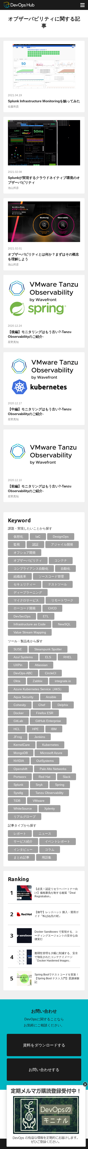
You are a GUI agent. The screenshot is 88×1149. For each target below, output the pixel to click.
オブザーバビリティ (28, 560)
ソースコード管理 (51, 576)
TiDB (17, 800)
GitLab (18, 721)
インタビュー (23, 849)
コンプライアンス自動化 (31, 568)
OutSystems (45, 761)
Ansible (51, 697)
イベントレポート (57, 841)
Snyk (39, 784)
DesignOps (61, 536)
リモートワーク (62, 600)
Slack (66, 777)
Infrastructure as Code (30, 624)
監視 (17, 544)
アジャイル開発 (62, 544)
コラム (49, 849)
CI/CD (52, 608)
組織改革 (20, 576)
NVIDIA (19, 761)
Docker (19, 713)
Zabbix (37, 681)
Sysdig (18, 793)
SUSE (18, 649)
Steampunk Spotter (48, 649)
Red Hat (44, 777)
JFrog (18, 737)
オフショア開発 (25, 552)
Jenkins (39, 737)
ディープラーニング (28, 592)
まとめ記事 (21, 857)
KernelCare (22, 745)
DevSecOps (22, 616)
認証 (35, 544)
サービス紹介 (23, 841)
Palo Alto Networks (53, 769)
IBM (54, 729)
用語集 (46, 857)
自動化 (65, 568)
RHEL (67, 657)
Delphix (63, 705)
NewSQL (64, 624)
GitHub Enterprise (48, 721)
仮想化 (18, 536)
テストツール (57, 584)
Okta (17, 681)
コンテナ (60, 560)
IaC (37, 536)
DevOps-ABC (23, 673)
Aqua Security (23, 697)
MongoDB (21, 753)
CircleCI (50, 673)
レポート (20, 833)
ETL (46, 616)
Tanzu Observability (49, 793)
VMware (38, 800)
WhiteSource (23, 808)
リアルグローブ (25, 816)
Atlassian (41, 665)
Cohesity (20, 705)
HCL (17, 729)
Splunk (18, 784)
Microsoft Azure (51, 753)
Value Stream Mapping (30, 632)
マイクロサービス (26, 600)
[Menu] (82, 5)
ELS (48, 657)
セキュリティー (25, 584)
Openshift (20, 769)
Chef (41, 705)
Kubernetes (50, 745)
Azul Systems (23, 657)
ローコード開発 (25, 608)
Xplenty (49, 808)
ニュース (45, 833)
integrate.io (63, 681)
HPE (35, 729)
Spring (59, 784)
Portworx (20, 777)
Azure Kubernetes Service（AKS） (38, 689)
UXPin (18, 665)
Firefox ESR (44, 713)
